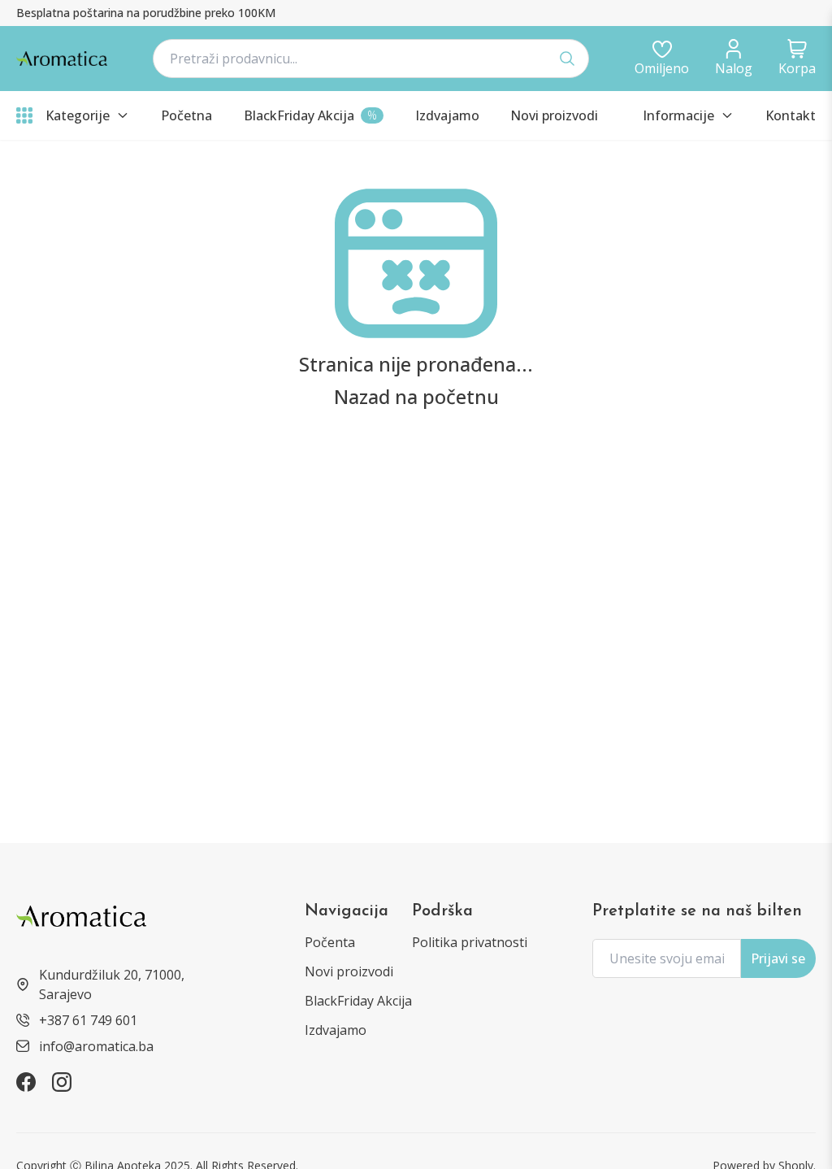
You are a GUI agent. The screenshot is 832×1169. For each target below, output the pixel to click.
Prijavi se (778, 958)
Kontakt (790, 115)
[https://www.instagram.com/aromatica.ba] (62, 1082)
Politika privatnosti (469, 942)
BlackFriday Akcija (358, 1001)
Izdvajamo (335, 1030)
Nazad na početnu (416, 397)
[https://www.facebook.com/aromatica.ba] (26, 1082)
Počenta (330, 942)
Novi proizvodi (349, 971)
